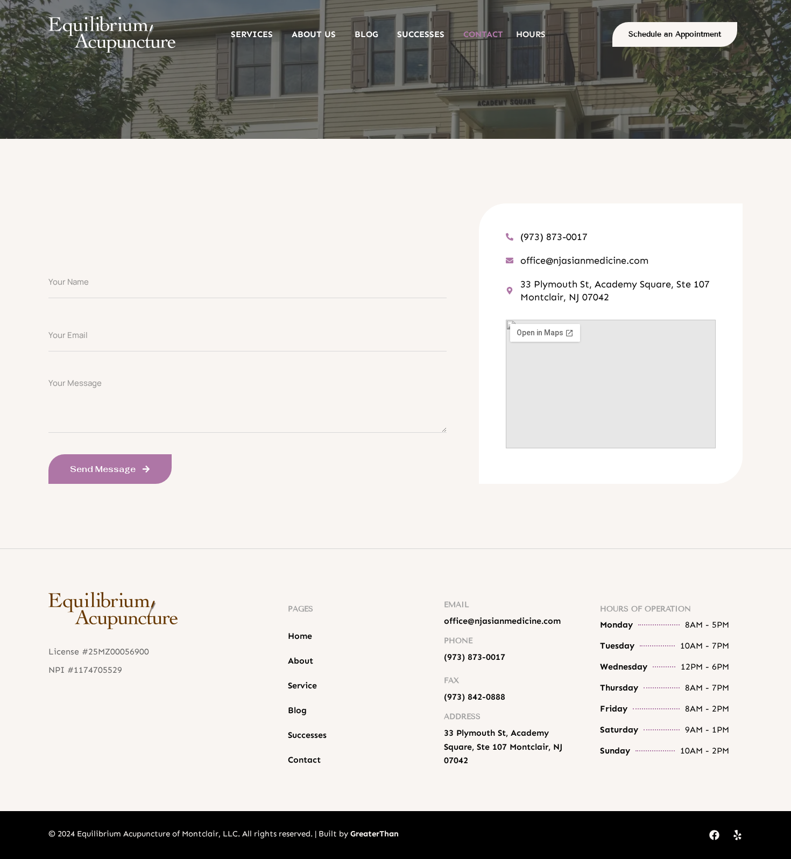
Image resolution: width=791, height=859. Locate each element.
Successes (420, 34)
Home (300, 636)
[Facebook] (714, 835)
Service (302, 685)
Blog (366, 34)
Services (252, 34)
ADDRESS (462, 716)
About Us (314, 34)
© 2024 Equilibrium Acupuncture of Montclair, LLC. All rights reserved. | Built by (223, 834)
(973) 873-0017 (474, 657)
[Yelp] (737, 835)
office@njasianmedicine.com (502, 621)
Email (456, 604)
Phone (458, 640)
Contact (483, 34)
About (300, 661)
